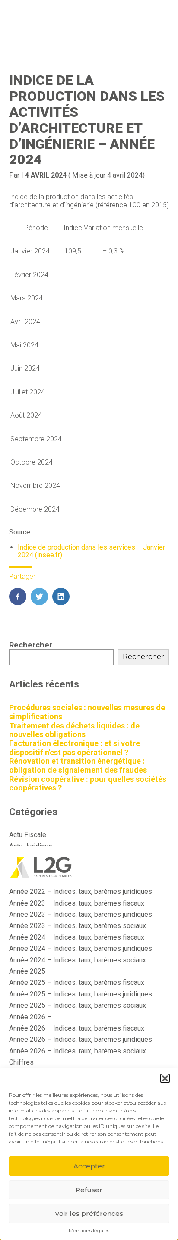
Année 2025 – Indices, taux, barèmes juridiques (80, 994)
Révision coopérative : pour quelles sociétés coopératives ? (87, 784)
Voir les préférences (89, 1213)
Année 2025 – (30, 971)
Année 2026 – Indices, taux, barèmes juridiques (80, 1039)
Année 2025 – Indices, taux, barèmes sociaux (77, 1005)
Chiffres (21, 1062)
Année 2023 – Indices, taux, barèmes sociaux (77, 925)
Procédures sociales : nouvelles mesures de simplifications (87, 712)
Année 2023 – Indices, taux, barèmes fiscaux (76, 903)
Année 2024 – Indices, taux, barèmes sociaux (77, 960)
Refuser (89, 1190)
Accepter (89, 1166)
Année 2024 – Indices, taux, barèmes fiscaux (76, 937)
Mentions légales (89, 1231)
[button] (165, 1078)
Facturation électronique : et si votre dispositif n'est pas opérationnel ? (74, 748)
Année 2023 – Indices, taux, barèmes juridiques (80, 914)
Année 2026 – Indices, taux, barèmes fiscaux (76, 1028)
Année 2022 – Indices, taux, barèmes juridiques (80, 891)
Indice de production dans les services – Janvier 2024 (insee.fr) (91, 551)
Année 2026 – (30, 1017)
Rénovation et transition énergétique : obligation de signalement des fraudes (78, 765)
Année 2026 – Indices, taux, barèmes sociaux (77, 1051)
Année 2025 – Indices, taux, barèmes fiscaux (76, 982)
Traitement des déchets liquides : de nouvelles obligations (74, 730)
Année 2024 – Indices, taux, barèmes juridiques (80, 948)
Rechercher (30, 645)
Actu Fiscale (27, 835)
